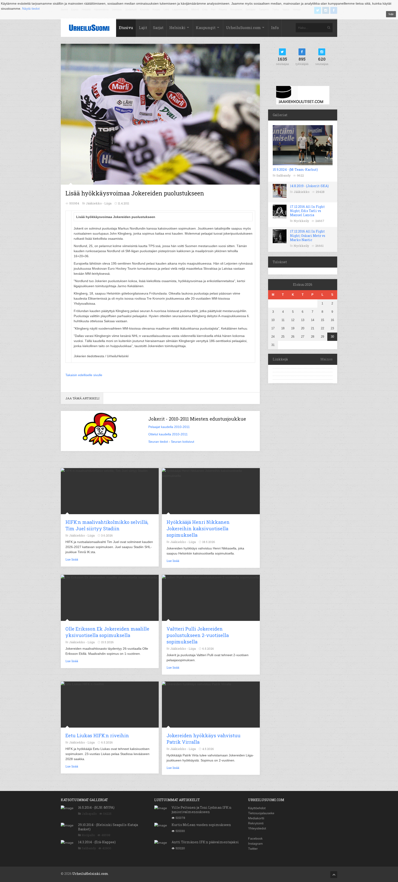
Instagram (255, 843)
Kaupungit (206, 27)
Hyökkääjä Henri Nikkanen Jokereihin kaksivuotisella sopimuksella (198, 528)
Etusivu (126, 27)
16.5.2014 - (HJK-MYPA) (96, 807)
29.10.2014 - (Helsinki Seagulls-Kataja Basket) (108, 827)
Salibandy (283, 175)
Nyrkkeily (301, 221)
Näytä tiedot (31, 8)
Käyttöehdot (257, 808)
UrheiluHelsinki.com (90, 873)
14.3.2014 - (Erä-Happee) (97, 842)
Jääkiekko (302, 192)
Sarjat (158, 27)
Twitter (253, 848)
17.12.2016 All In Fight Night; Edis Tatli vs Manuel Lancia (307, 210)
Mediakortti (256, 818)
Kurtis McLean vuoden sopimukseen (201, 825)
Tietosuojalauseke (261, 813)
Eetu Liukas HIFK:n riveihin (97, 735)
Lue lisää (71, 559)
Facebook (255, 838)
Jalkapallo (89, 813)
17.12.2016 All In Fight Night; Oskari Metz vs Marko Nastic (307, 235)
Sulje (391, 14)
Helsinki (177, 27)
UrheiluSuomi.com (243, 27)
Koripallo (88, 835)
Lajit (143, 27)
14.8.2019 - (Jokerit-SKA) (309, 186)
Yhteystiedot (257, 828)
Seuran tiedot (158, 441)
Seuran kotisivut (182, 441)
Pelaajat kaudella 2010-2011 (169, 427)
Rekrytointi (255, 823)
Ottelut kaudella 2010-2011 (168, 434)
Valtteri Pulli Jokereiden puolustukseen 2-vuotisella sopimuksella (198, 635)
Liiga (107, 203)
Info (275, 27)
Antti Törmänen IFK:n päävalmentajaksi (205, 842)
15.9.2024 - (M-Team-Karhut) (295, 169)
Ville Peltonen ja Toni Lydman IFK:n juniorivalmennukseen (201, 809)
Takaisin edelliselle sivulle (83, 375)
